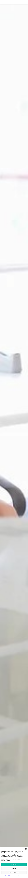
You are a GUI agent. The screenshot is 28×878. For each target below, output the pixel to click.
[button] (26, 848)
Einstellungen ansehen (14, 872)
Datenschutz (15, 875)
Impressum (20, 875)
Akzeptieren (14, 864)
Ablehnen (14, 868)
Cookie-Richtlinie (8, 875)
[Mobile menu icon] (25, 2)
